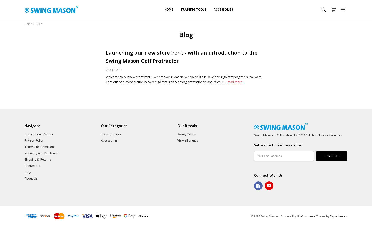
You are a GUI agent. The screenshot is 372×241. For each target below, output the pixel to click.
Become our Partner (39, 134)
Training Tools (193, 9)
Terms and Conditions (40, 147)
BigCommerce (306, 216)
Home (168, 9)
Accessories (223, 9)
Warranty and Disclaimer (42, 153)
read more (235, 82)
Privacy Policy (34, 140)
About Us (31, 178)
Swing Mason (186, 134)
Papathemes (338, 216)
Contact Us (32, 166)
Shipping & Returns (38, 159)
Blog (28, 172)
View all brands (187, 140)
